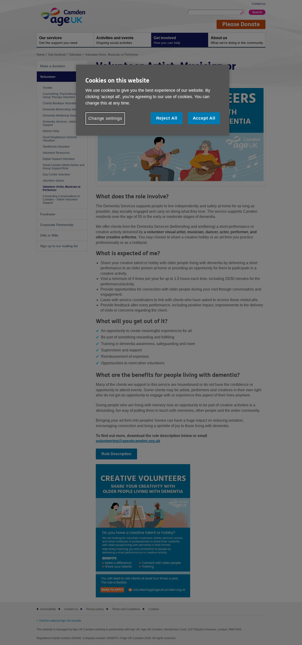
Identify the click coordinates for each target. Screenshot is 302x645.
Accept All (204, 118)
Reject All (166, 118)
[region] (152, 100)
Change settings (105, 118)
